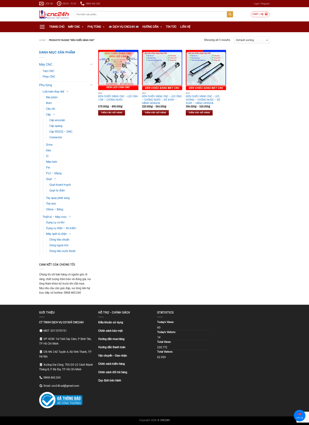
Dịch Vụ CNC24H (124, 26)
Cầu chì (50, 108)
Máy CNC (74, 26)
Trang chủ (56, 26)
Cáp (48, 114)
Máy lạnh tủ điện (56, 234)
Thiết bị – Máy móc (55, 217)
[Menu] (42, 26)
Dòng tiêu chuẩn (59, 239)
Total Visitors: (165, 351)
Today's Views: (166, 322)
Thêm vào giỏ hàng (111, 112)
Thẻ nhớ (51, 203)
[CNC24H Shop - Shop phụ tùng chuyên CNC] (54, 14)
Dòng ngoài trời (58, 245)
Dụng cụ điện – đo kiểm (61, 228)
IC (47, 156)
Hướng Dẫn (150, 26)
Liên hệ (185, 26)
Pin (48, 167)
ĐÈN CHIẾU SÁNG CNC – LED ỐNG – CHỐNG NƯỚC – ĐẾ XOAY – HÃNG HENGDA (162, 100)
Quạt (49, 179)
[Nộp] (230, 14)
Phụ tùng (94, 26)
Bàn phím (52, 97)
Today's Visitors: (166, 332)
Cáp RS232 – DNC (60, 131)
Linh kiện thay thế (53, 91)
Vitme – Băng (54, 209)
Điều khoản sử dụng (110, 322)
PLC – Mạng (54, 173)
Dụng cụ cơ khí (55, 222)
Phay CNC (49, 76)
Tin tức (171, 26)
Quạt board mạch (60, 184)
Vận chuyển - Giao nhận (112, 355)
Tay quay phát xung (58, 198)
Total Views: (164, 342)
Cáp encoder (57, 120)
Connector (55, 137)
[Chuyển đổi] (91, 64)
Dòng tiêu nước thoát (62, 251)
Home (42, 40)
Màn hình (51, 162)
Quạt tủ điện (57, 190)
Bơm (49, 103)
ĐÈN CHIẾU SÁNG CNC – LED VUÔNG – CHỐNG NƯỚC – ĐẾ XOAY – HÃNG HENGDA (203, 100)
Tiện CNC (48, 71)
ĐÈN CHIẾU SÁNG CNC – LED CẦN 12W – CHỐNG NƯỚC (118, 98)
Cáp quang (55, 126)
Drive (49, 144)
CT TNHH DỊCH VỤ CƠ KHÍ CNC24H (61, 322)
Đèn (48, 150)
